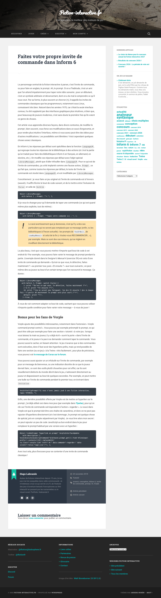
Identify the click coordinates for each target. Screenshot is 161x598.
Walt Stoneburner (82, 578)
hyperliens (130, 141)
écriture (119, 162)
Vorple (96, 484)
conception (84, 482)
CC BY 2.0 (95, 578)
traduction (134, 156)
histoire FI (121, 141)
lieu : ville (137, 148)
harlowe (135, 139)
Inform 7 (135, 144)
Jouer (31, 34)
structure (120, 156)
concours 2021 (123, 133)
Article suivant (78, 495)
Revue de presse (67, 557)
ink (143, 145)
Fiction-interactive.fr (80, 12)
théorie (126, 156)
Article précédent (79, 491)
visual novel (132, 159)
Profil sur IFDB (32, 498)
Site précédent (117, 566)
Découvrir (16, 34)
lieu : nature (128, 148)
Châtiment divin (124, 80)
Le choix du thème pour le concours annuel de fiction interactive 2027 (132, 55)
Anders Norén (137, 593)
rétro (142, 150)
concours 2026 (136, 133)
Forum (11, 577)
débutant (130, 135)
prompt (88, 484)
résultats (136, 151)
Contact (64, 565)
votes (145, 159)
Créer (43, 34)
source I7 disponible (141, 154)
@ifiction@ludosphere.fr (30, 549)
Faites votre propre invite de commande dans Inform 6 (50, 59)
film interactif (121, 139)
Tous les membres (119, 574)
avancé (76, 482)
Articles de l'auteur (22, 498)
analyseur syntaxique (125, 116)
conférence (120, 136)
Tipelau (79, 403)
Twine (142, 156)
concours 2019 (122, 130)
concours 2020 (133, 130)
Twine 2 (120, 159)
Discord (11, 572)
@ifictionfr (20, 555)
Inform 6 (92, 482)
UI (92, 484)
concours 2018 (136, 127)
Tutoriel (76, 478)
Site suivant (116, 570)
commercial (120, 124)
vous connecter (36, 518)
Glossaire (64, 561)
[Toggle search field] (149, 34)
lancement (120, 148)
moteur (143, 148)
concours (123, 127)
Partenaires (65, 553)
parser (119, 151)
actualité (121, 111)
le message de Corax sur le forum (50, 354)
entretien (139, 136)
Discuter (59, 34)
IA (135, 141)
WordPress (57, 593)
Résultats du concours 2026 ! (130, 61)
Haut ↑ (150, 593)
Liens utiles (65, 549)
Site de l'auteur (27, 498)
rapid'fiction (127, 151)
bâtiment (127, 121)
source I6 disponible (125, 153)
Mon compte (79, 34)
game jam (129, 139)
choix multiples (140, 120)
